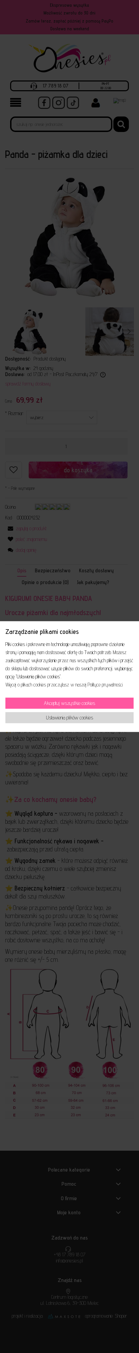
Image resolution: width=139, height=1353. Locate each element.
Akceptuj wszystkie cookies (69, 703)
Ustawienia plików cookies (69, 717)
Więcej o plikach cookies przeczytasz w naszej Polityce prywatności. (64, 685)
